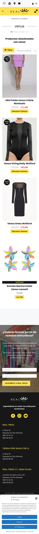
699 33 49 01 (8, 438)
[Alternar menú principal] (3, 11)
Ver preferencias (19, 527)
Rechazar (19, 522)
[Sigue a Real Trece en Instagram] (19, 417)
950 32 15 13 (8, 435)
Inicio (11, 32)
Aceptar (19, 517)
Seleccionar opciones (19, 111)
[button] (36, 498)
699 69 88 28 (8, 459)
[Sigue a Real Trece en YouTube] (26, 417)
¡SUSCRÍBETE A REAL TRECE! (16, 383)
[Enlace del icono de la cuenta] (33, 4)
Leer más (19, 297)
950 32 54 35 (8, 480)
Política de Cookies (10, 531)
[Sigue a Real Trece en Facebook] (13, 417)
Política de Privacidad (21, 531)
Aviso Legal (30, 531)
